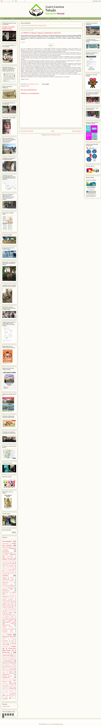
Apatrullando (5, 547)
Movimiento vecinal (7, 631)
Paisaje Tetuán (6, 706)
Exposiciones (5, 592)
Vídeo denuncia (9, 696)
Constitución (11, 572)
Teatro (11, 683)
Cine (13, 567)
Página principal (7, 18)
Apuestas (13, 547)
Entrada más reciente (27, 131)
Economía (11, 581)
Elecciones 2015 (7, 584)
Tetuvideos (4, 687)
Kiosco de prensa (6, 607)
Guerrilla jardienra (7, 599)
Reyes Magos (12, 667)
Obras (12, 640)
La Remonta (12, 608)
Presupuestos (9, 661)
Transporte (11, 688)
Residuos (6, 667)
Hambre (14, 600)
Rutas (11, 669)
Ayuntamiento (10, 556)
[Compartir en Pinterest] (48, 84)
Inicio (52, 131)
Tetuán (4, 686)
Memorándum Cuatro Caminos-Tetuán (23, 18)
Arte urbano (4, 548)
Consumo (4, 574)
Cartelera (4, 564)
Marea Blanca (5, 618)
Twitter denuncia (9, 691)
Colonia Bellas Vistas (9, 571)
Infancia (12, 603)
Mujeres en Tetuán (7, 636)
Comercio (4, 572)
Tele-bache (11, 684)
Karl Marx (11, 605)
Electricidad (5, 585)
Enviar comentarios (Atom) (54, 134)
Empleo (12, 585)
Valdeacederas (8, 695)
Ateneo (14, 553)
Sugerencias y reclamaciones (8, 678)
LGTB (3, 612)
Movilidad (11, 629)
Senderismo (5, 674)
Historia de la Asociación (41, 18)
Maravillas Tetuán (9, 616)
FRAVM (27, 79)
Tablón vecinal (5, 680)
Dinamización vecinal (8, 580)
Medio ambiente (7, 620)
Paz (15, 654)
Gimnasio (12, 597)
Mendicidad (4, 627)
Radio (3, 663)
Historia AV (6, 601)
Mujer (9, 635)
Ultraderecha (5, 692)
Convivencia (12, 573)
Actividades (7, 541)
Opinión (12, 641)
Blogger (61, 724)
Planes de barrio (5, 656)
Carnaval (12, 563)
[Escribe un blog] (44, 84)
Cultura (5, 575)
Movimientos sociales (7, 633)
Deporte (4, 578)
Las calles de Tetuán (66, 18)
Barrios (11, 557)
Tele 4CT (4, 684)
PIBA (14, 655)
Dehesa (12, 577)
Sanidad (4, 673)
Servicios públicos (7, 676)
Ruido (7, 669)
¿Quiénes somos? (54, 18)
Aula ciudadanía (10, 554)
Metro (12, 627)
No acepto (10, 637)
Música (3, 637)
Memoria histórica (7, 626)
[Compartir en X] (45, 84)
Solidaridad (6, 677)
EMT (3, 586)
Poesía (9, 658)
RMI (3, 669)
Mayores (12, 619)
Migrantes (4, 629)
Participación (5, 646)
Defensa (4, 577)
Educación (5, 582)
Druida (3, 581)
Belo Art (4, 560)
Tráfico (5, 688)
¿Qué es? (4, 539)
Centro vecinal (5, 567)
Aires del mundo (9, 544)
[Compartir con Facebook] (47, 84)
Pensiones (7, 655)
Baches (4, 557)
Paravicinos (12, 644)
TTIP (15, 690)
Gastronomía (5, 597)
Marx (8, 619)
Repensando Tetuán (11, 666)
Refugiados (13, 663)
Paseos (3, 654)
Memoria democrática (9, 624)
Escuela (10, 588)
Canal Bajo (11, 562)
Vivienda (5, 698)
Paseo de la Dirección (9, 647)
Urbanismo (13, 694)
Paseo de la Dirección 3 (9, 651)
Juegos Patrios (6, 604)
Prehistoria (13, 659)
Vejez (15, 695)
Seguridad (11, 673)
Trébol (3, 690)
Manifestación (13, 615)
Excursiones (6, 591)
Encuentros (8, 586)
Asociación (5, 551)
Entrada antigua (76, 131)
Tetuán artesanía (11, 686)
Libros (10, 612)
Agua (9, 543)
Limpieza (5, 614)
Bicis (9, 560)
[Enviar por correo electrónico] (42, 84)
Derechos (12, 578)
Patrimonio (9, 654)
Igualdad (4, 603)
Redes (8, 663)
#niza (12, 539)
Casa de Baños (12, 564)
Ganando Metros (11, 596)
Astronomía (5, 553)
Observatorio (5, 641)
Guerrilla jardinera (6, 600)
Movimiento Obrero (7, 630)
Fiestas (14, 592)
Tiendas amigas (12, 687)
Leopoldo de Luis (10, 611)
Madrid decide (5, 615)
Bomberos (14, 560)
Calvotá (5, 562)
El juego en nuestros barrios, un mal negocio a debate (8, 28)
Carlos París (5, 563)
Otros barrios (5, 643)
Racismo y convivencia (8, 662)
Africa (3, 543)
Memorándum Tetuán (9, 622)
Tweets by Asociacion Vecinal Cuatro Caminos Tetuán (33, 25)
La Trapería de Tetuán (7, 609)
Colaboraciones (12, 570)
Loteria (13, 614)
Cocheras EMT (5, 568)
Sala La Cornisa (6, 670)
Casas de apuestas (7, 566)
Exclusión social (7, 589)
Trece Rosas (9, 690)
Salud (10, 672)
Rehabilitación (7, 664)
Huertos (12, 602)
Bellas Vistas (7, 559)
